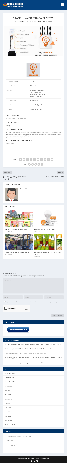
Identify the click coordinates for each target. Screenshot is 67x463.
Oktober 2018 (9, 399)
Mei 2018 (7, 412)
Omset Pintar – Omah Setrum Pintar (17, 252)
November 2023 (9, 373)
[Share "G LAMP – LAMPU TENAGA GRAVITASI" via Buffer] (41, 159)
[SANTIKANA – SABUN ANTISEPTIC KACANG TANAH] (48, 242)
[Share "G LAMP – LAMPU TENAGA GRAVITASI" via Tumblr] (31, 159)
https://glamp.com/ (36, 109)
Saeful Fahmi (24, 21)
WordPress (46, 458)
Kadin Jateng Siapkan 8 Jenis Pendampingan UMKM (20, 353)
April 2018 (8, 416)
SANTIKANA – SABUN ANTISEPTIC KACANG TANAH (47, 253)
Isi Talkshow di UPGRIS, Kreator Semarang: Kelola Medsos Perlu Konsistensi (28, 344)
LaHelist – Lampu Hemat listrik (44, 229)
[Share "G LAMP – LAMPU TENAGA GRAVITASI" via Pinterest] (34, 159)
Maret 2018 (8, 420)
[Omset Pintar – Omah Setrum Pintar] (19, 242)
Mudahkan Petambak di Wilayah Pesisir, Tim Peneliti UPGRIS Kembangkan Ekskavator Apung (33, 357)
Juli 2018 (7, 403)
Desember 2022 (9, 377)
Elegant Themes (29, 458)
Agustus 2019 (9, 386)
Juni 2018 (8, 407)
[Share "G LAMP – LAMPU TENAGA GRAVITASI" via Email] (48, 159)
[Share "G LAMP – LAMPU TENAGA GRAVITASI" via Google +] (27, 159)
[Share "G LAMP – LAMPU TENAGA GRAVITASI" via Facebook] (20, 159)
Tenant (40, 21)
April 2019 (8, 395)
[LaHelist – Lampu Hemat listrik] (48, 218)
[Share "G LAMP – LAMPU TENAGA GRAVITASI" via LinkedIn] (38, 159)
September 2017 (10, 425)
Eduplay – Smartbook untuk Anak (16, 229)
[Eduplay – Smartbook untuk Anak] (19, 218)
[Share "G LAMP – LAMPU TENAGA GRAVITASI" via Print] (52, 159)
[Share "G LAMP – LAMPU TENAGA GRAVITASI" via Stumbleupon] (45, 159)
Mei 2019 (7, 390)
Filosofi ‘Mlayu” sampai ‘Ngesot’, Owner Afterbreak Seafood (23, 349)
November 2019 (9, 382)
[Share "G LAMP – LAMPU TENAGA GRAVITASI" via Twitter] (24, 159)
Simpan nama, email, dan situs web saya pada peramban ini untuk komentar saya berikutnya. (31, 302)
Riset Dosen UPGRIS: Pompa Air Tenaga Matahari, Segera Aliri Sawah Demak (28, 363)
